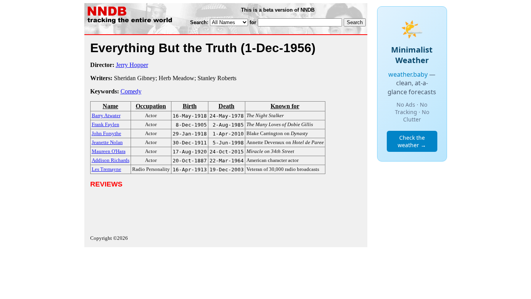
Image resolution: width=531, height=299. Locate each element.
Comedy (131, 91)
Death (226, 106)
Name (110, 106)
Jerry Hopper (132, 65)
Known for (285, 106)
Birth (190, 106)
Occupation (151, 106)
